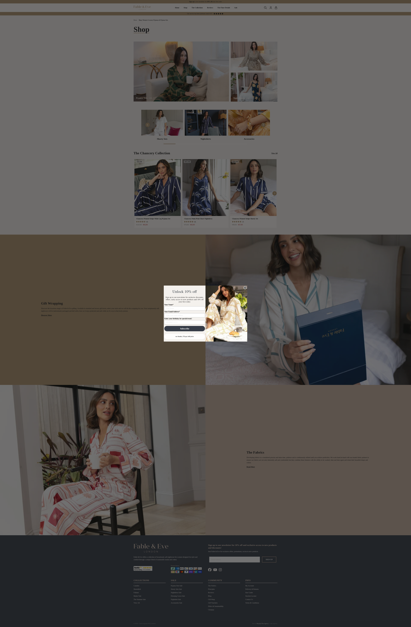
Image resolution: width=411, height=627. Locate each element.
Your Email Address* (172, 312)
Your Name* (168, 305)
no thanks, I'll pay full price (185, 336)
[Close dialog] (245, 287)
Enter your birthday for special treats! (178, 318)
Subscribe (184, 328)
